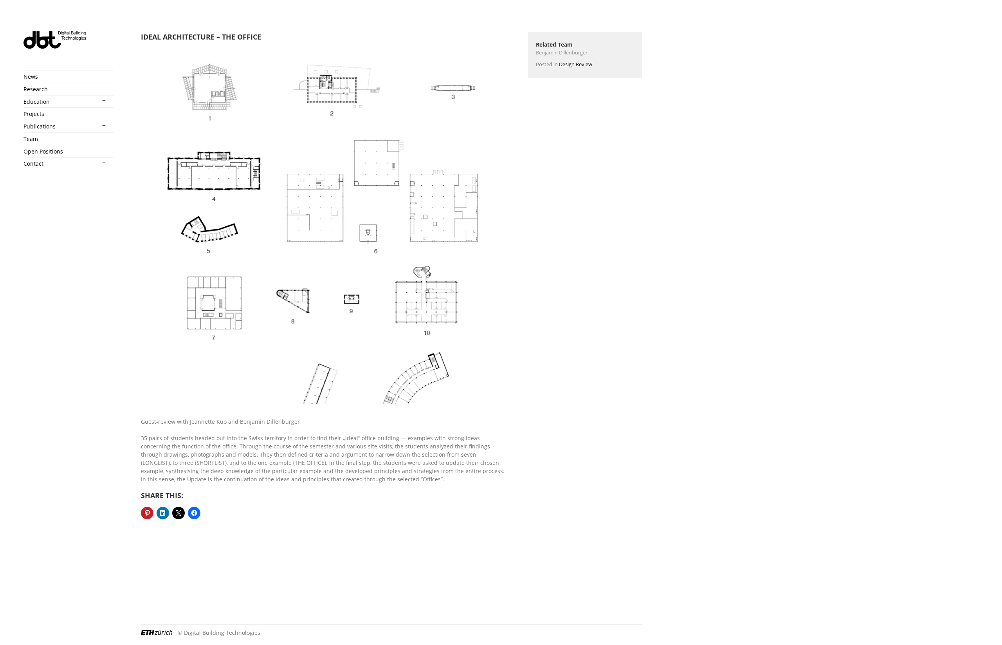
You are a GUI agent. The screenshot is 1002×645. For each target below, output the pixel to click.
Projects (33, 113)
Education (36, 101)
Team (30, 139)
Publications (39, 126)
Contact (33, 163)
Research (35, 89)
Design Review (575, 64)
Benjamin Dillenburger (562, 52)
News (30, 76)
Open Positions (43, 151)
